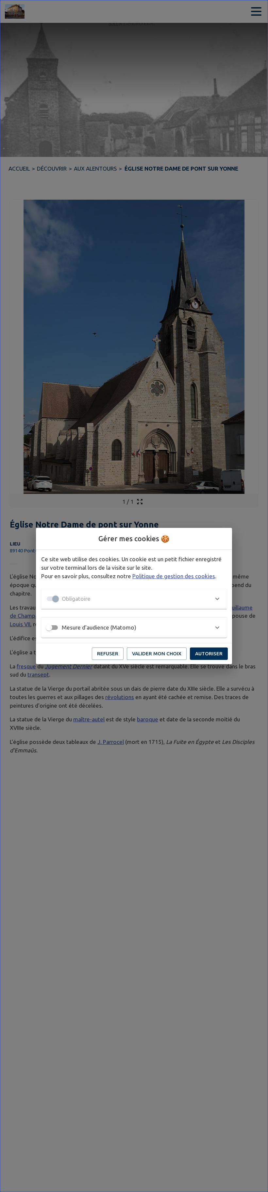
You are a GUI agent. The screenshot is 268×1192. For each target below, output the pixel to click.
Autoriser (209, 653)
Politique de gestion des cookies (173, 576)
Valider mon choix (156, 653)
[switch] (49, 627)
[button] (134, 599)
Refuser (107, 653)
